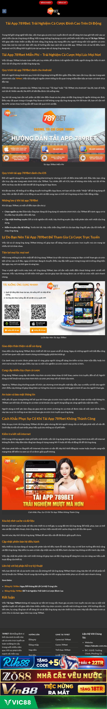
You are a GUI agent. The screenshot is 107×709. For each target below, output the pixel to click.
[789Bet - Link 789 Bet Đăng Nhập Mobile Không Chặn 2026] (53, 11)
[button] (4, 11)
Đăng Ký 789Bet (12, 586)
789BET (5, 633)
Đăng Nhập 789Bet (13, 591)
